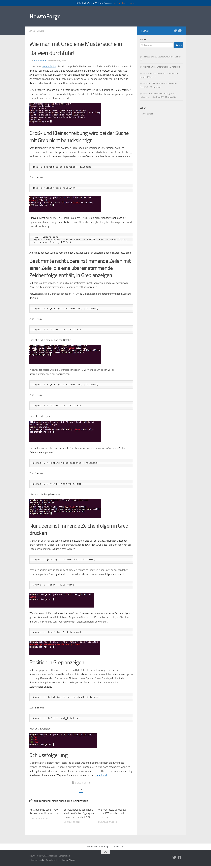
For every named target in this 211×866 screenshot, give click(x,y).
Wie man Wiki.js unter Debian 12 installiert (161, 67)
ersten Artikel (49, 66)
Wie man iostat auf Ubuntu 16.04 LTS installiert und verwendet (112, 813)
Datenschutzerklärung (97, 846)
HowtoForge (44, 16)
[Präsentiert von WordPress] (43, 860)
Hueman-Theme (68, 860)
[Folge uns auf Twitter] (175, 30)
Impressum (119, 846)
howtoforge (40, 60)
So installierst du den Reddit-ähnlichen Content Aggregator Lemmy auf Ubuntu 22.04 (79, 813)
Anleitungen (36, 30)
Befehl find (101, 775)
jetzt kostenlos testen (124, 3)
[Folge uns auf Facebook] (180, 30)
